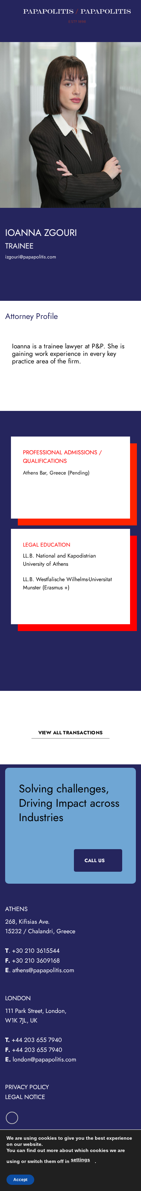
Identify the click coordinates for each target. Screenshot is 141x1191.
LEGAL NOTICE (25, 1097)
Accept (20, 1179)
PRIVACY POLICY (27, 1087)
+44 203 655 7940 (36, 1039)
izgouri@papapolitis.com (30, 256)
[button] (13, 16)
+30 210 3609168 (36, 960)
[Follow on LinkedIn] (12, 1118)
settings (80, 1159)
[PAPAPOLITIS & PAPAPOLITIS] (77, 15)
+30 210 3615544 (36, 950)
